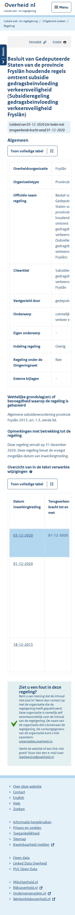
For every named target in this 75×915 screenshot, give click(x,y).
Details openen (3, 55)
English (18, 797)
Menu (63, 7)
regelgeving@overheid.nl (36, 757)
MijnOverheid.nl (25, 882)
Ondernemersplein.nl (29, 893)
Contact (19, 792)
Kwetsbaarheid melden (31, 844)
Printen (57, 42)
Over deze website (27, 786)
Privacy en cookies (27, 827)
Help (16, 803)
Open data (21, 857)
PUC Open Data (25, 869)
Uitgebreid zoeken (54, 21)
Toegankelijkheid (26, 833)
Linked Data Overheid (30, 863)
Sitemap (19, 839)
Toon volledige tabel (27, 151)
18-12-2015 (23, 644)
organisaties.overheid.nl (35, 741)
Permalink (35, 42)
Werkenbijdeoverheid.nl (31, 899)
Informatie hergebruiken (32, 822)
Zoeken (19, 809)
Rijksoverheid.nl (25, 887)
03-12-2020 (23, 535)
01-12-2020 (23, 563)
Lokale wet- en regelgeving (21, 21)
